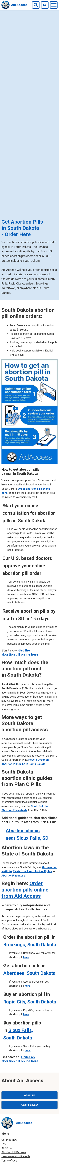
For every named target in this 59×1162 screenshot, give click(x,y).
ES (45, 4)
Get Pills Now (29, 1104)
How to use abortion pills (15, 1156)
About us (29, 1095)
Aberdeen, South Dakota (29, 973)
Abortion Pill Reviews (13, 1152)
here (26, 957)
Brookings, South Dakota (29, 944)
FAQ (3, 1143)
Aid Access (19, 5)
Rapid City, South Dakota (29, 1002)
